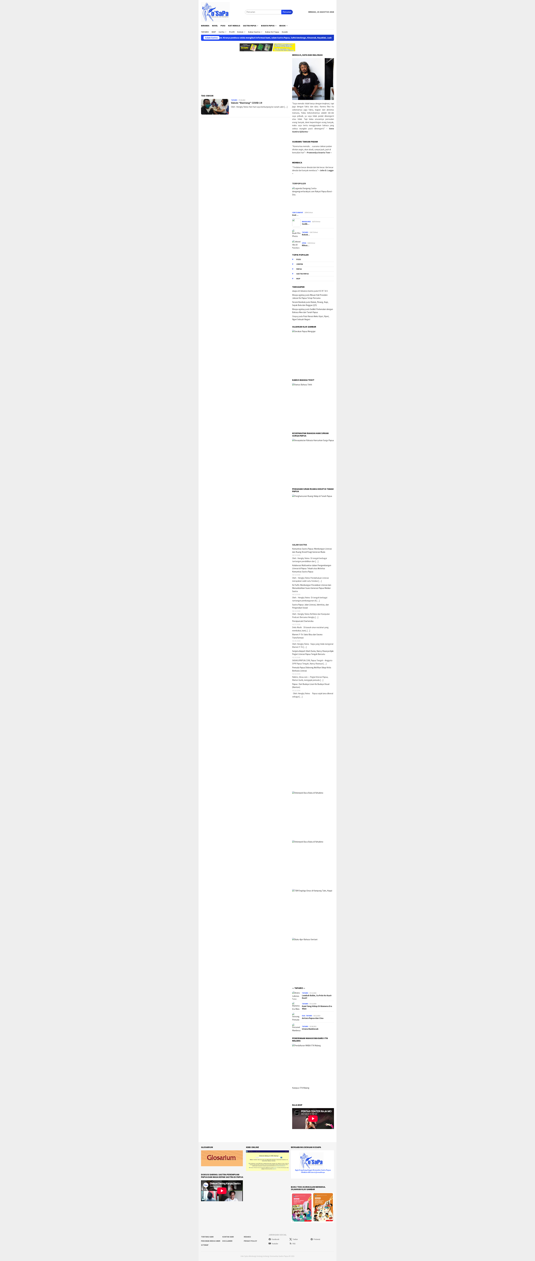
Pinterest (317, 1239)
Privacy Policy (250, 1241)
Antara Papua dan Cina (312, 1018)
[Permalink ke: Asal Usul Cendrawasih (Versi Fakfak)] (313, 199)
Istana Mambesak (310, 1029)
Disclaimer (227, 1241)
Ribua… (305, 245)
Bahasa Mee (306, 222)
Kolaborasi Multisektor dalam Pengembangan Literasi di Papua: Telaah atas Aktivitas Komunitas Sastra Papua (311, 568)
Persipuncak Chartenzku (302, 621)
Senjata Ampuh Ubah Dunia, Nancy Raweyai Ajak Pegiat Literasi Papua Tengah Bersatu (313, 653)
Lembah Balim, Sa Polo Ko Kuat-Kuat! (317, 996)
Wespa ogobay (298, 295)
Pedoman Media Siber (210, 1241)
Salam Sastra (299, 544)
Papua (299, 269)
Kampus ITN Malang (300, 1088)
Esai (303, 1016)
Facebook (275, 1239)
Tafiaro (234, 100)
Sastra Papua (302, 274)
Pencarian (287, 12)
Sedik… (305, 224)
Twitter (295, 1239)
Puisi (298, 259)
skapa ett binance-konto (302, 291)
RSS (294, 1243)
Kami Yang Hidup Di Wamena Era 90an (317, 1007)
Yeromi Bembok (299, 302)
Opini (304, 243)
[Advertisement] (245, 71)
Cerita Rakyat (297, 213)
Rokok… (306, 234)
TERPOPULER (299, 183)
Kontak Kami (228, 1237)
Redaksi (247, 1237)
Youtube (275, 1243)
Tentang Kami (207, 1237)
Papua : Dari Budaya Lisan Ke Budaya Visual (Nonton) (310, 686)
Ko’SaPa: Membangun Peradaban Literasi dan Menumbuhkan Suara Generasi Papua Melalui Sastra (311, 588)
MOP (298, 278)
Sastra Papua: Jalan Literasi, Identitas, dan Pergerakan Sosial (310, 606)
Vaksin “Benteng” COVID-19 (246, 102)
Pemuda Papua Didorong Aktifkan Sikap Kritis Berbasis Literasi (311, 669)
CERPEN (299, 264)
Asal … (295, 215)
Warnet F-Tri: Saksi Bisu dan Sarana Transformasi (307, 636)
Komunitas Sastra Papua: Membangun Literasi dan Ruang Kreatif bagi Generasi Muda (312, 550)
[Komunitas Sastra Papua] (215, 11)
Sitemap (204, 1245)
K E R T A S (323, 291)
